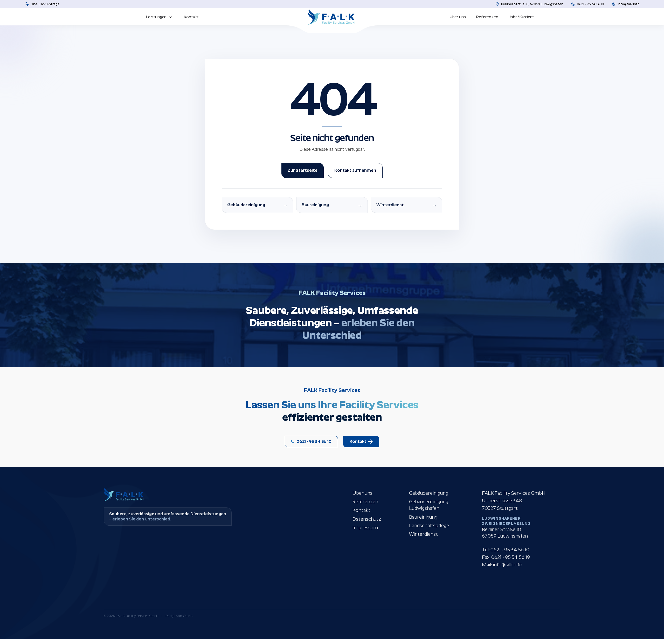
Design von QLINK (179, 616)
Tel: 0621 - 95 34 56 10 (505, 549)
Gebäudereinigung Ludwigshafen (428, 505)
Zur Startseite (302, 170)
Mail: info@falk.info (502, 564)
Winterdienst (423, 534)
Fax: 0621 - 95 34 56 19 (506, 557)
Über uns (362, 493)
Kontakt (361, 510)
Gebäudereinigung (428, 493)
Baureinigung (423, 517)
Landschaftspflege (429, 525)
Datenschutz (366, 519)
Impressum (365, 527)
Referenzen (365, 501)
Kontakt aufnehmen (355, 170)
